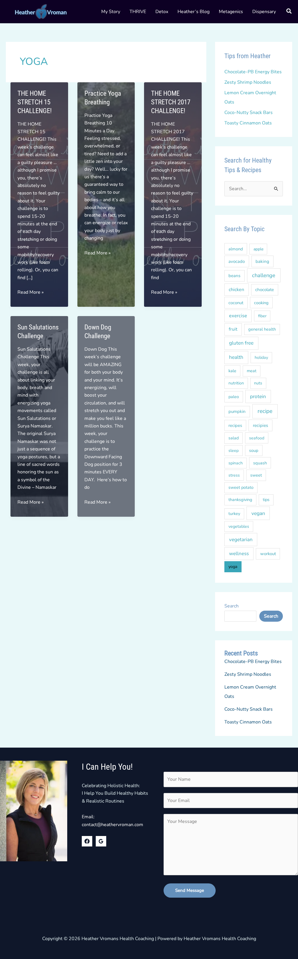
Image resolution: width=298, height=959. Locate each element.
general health (262, 329)
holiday (261, 357)
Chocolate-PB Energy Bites (253, 72)
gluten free (241, 343)
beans (234, 276)
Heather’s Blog (194, 11)
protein (258, 396)
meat (251, 371)
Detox (161, 11)
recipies (260, 425)
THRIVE (138, 11)
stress (234, 475)
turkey (234, 513)
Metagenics (231, 11)
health (236, 357)
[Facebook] (87, 841)
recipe (265, 411)
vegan (258, 513)
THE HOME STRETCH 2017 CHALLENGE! (170, 102)
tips (266, 499)
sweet (256, 475)
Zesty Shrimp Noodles (247, 82)
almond (235, 249)
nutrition (236, 383)
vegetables (238, 526)
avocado (236, 261)
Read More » (30, 292)
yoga (232, 566)
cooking (261, 303)
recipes (235, 425)
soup (253, 450)
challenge (263, 275)
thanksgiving (240, 499)
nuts (258, 383)
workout (268, 554)
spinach (235, 463)
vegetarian (241, 539)
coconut (235, 303)
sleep (233, 450)
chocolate (264, 290)
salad (233, 438)
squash (260, 463)
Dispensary (264, 11)
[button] (289, 12)
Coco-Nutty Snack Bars (248, 112)
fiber (262, 316)
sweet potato (240, 487)
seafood (256, 438)
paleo (233, 397)
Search (231, 606)
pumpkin (237, 411)
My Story (110, 11)
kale (232, 371)
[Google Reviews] (101, 841)
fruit (233, 329)
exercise (238, 315)
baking (262, 261)
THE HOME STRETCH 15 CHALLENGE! (34, 102)
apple (258, 249)
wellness (239, 553)
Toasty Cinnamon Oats (248, 123)
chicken (236, 289)
